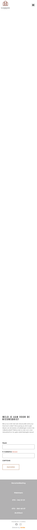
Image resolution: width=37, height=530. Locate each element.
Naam (4, 443)
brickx (23, 527)
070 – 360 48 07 (18, 509)
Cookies (22, 522)
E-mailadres (9, 451)
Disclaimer (15, 522)
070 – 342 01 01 (18, 500)
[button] (33, 5)
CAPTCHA (6, 460)
